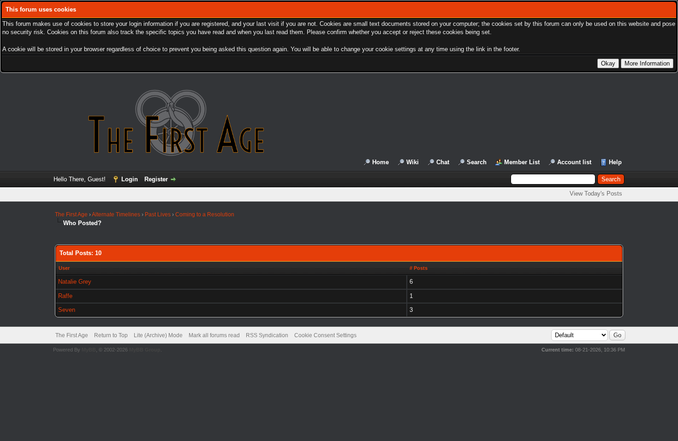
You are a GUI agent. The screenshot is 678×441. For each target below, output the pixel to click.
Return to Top (111, 335)
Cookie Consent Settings (325, 335)
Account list (574, 162)
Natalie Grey (74, 281)
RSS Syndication (267, 335)
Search (477, 162)
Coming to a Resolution (204, 214)
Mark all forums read (214, 335)
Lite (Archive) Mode (158, 335)
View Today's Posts (596, 193)
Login (129, 179)
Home (380, 162)
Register (156, 179)
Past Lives (158, 214)
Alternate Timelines (116, 214)
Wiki (412, 162)
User (64, 268)
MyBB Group (145, 349)
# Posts (419, 268)
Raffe (65, 295)
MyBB (89, 349)
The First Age (71, 214)
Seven (66, 309)
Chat (442, 162)
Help (615, 162)
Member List (522, 162)
